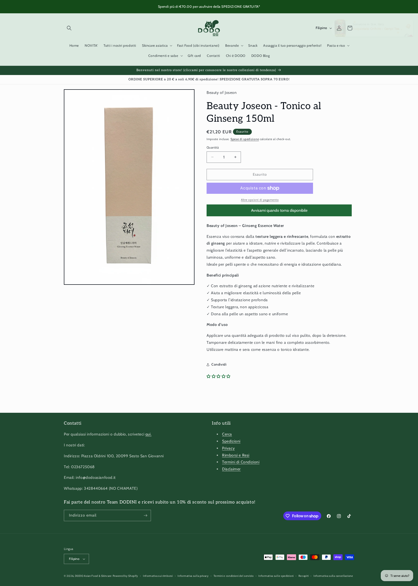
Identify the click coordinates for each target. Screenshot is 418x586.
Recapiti (304, 576)
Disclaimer (231, 469)
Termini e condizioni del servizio (234, 576)
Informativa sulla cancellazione (333, 576)
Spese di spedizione (245, 139)
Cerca (227, 434)
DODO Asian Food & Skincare (93, 576)
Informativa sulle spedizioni (276, 576)
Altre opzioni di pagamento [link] (260, 200)
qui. (148, 434)
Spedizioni (231, 441)
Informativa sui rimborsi (158, 576)
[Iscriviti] (145, 515)
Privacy (228, 448)
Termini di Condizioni (241, 462)
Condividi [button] (218, 364)
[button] (69, 28)
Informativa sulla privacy (193, 576)
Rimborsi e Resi (235, 455)
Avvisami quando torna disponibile (279, 210)
